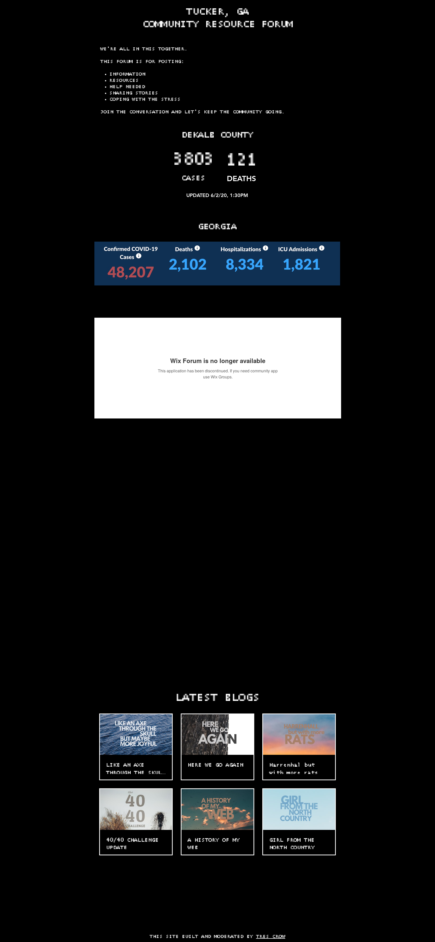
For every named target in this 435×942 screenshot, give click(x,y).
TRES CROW (270, 936)
